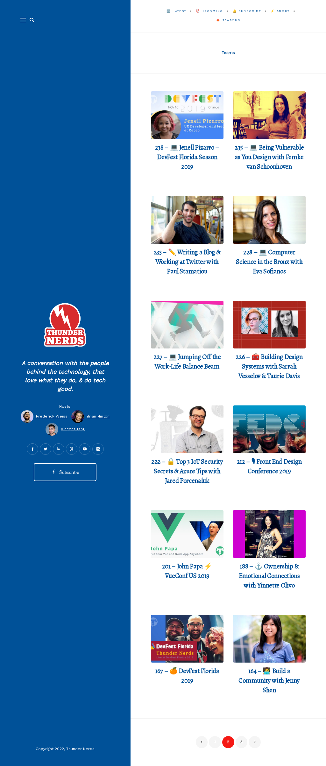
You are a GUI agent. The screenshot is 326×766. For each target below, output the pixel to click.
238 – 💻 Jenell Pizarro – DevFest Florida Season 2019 (187, 157)
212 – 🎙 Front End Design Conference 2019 (269, 466)
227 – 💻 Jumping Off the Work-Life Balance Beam (187, 361)
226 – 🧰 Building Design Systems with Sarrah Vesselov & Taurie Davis (269, 366)
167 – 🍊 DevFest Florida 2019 (187, 675)
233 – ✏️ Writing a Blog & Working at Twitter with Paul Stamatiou (187, 262)
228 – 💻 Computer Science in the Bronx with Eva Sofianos (269, 262)
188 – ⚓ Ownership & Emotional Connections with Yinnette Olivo (269, 576)
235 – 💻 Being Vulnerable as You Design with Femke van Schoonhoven (269, 157)
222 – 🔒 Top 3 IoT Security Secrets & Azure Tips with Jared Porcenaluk (187, 471)
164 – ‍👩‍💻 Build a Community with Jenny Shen (269, 680)
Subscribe (67, 472)
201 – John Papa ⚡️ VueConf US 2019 (187, 571)
